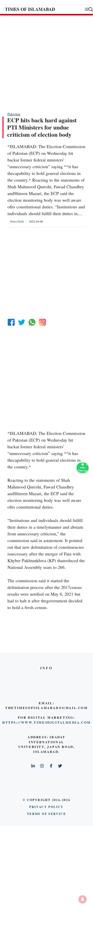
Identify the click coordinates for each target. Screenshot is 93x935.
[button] (91, 9)
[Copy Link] (42, 322)
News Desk (17, 221)
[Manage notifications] (83, 899)
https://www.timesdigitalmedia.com (46, 722)
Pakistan (13, 113)
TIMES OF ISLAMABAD (30, 9)
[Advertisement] (46, 63)
